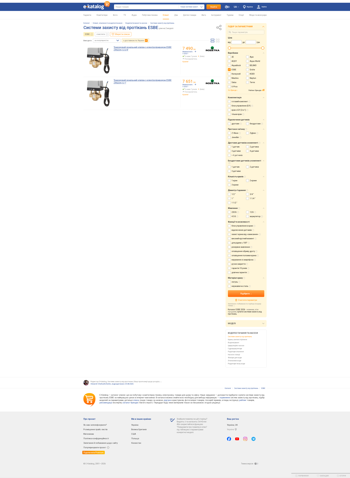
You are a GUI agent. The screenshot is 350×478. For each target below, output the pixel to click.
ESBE (87, 34)
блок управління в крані (242, 226)
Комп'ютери (102, 15)
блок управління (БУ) (241, 106)
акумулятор (255, 216)
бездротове (255, 124)
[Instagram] (245, 439)
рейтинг (243, 400)
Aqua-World (255, 61)
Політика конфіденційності (96, 438)
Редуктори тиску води (236, 364)
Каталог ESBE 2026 (236, 309)
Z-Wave (235, 133)
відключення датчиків (242, 230)
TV (124, 15)
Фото (115, 15)
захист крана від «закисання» (245, 234)
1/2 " (234, 194)
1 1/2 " (234, 203)
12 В (252, 212)
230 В (234, 212)
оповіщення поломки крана (244, 255)
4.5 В (234, 216)
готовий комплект (240, 101)
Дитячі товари (189, 15)
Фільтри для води (235, 358)
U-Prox (234, 86)
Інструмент (216, 15)
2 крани (253, 180)
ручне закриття (239, 264)
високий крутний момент (243, 238)
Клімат (166, 15)
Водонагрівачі (233, 343)
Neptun (253, 78)
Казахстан (136, 443)
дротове (235, 124)
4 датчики (254, 151)
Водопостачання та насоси (136, 23)
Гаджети (87, 15)
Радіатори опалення (236, 352)
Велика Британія (139, 429)
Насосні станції (234, 355)
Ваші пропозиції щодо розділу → (148, 381)
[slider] (229, 48)
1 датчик (236, 147)
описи (136, 400)
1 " (233, 198)
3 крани (235, 185)
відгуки (167, 400)
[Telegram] (253, 439)
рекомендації (106, 402)
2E (233, 57)
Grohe (252, 70)
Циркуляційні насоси (236, 346)
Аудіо (134, 15)
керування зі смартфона (242, 260)
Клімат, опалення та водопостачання (107, 23)
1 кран (234, 180)
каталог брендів (130, 402)
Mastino (235, 78)
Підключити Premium (93, 452)
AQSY (234, 61)
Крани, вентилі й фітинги (237, 340)
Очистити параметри (247, 300)
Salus (234, 82)
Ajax (252, 57)
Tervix (252, 82)
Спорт (241, 15)
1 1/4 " (252, 198)
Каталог (86, 23)
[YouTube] (237, 439)
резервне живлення (241, 247)
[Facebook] (229, 439)
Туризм (230, 15)
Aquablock (236, 65)
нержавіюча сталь (240, 286)
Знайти (213, 7)
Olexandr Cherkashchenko (101, 384)
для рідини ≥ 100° (239, 243)
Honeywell (236, 74)
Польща (135, 438)
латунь (235, 282)
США (133, 434)
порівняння (225, 397)
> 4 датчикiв (237, 155)
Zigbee (253, 133)
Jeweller (235, 137)
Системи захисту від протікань (162, 23)
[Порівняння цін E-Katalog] (96, 7)
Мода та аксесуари (258, 15)
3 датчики (236, 151)
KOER (252, 74)
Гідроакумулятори (235, 349)
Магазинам (88, 434)
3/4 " (252, 194)
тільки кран (237, 114)
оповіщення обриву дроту (243, 251)
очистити (101, 34)
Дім (176, 15)
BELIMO (253, 65)
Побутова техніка (150, 15)
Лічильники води (234, 361)
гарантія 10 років (239, 268)
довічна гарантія (239, 272)
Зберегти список (122, 34)
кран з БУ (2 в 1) (239, 110)
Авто (204, 15)
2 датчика (254, 147)
